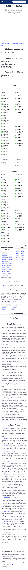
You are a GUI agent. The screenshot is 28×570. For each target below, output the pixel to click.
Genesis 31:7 (7, 428)
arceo (3, 267)
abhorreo (4, 253)
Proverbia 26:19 (8, 445)
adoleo (11, 263)
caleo (3, 271)
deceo (17, 255)
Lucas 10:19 (6, 521)
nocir (13, 309)
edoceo (18, 257)
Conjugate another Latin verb (12, 44)
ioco (22, 259)
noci (17, 305)
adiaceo (10, 259)
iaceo (17, 259)
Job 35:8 (6, 438)
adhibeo (4, 259)
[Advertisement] (14, 27)
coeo (22, 253)
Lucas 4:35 (6, 533)
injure (4, 285)
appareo (9, 265)
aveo (9, 269)
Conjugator (7, 1)
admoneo (4, 263)
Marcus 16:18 (7, 511)
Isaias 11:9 (6, 452)
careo (9, 273)
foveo (23, 257)
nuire (7, 305)
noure (14, 307)
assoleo (4, 269)
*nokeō (10, 299)
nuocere (4, 307)
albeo (3, 265)
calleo (8, 271)
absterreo (4, 257)
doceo (17, 251)
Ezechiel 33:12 (7, 474)
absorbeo (4, 255)
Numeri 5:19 (7, 497)
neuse (3, 309)
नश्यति (20, 299)
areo (8, 267)
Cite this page (5, 43)
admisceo (4, 261)
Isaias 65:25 (7, 461)
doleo (22, 255)
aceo (10, 257)
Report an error (5, 566)
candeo (4, 273)
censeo (4, 275)
